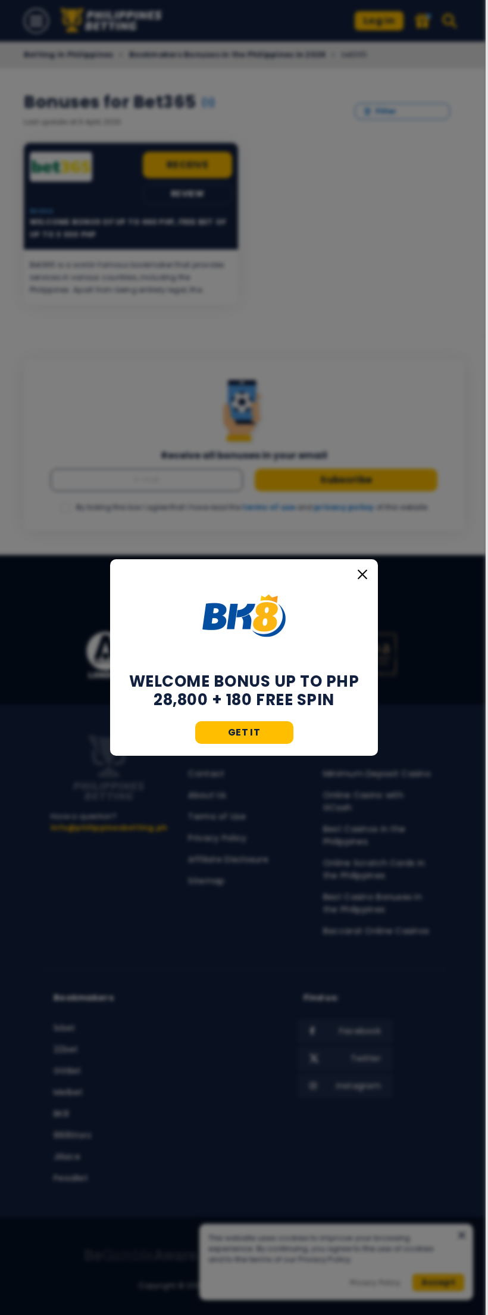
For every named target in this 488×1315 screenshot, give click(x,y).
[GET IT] (244, 615)
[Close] (362, 574)
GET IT (244, 732)
